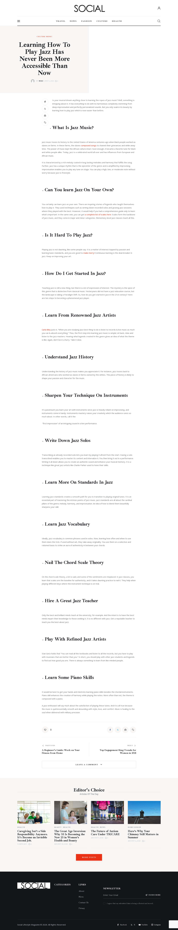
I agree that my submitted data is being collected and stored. (130, 903)
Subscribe (155, 895)
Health (21, 827)
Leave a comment (87, 764)
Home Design (134, 827)
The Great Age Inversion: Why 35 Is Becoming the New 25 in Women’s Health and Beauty (70, 835)
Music (49, 37)
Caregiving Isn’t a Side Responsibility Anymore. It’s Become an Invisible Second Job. (32, 835)
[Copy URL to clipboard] (45, 122)
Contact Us (83, 902)
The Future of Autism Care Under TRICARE (105, 832)
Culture (41, 37)
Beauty (58, 827)
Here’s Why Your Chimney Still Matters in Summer (143, 834)
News (102, 827)
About (81, 891)
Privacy (82, 908)
